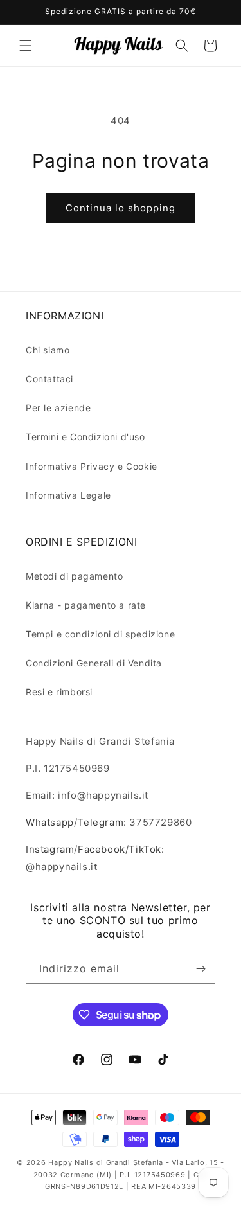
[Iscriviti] (200, 969)
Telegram (100, 822)
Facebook (101, 849)
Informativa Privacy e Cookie (91, 466)
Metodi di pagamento (74, 576)
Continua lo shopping (120, 208)
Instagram (50, 849)
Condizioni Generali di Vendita (94, 662)
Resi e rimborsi (59, 691)
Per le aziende (58, 407)
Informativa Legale (68, 495)
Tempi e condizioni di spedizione (100, 633)
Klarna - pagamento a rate (86, 605)
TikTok (145, 849)
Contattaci (49, 378)
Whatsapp (50, 822)
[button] (26, 45)
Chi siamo (47, 349)
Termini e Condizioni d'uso (85, 436)
